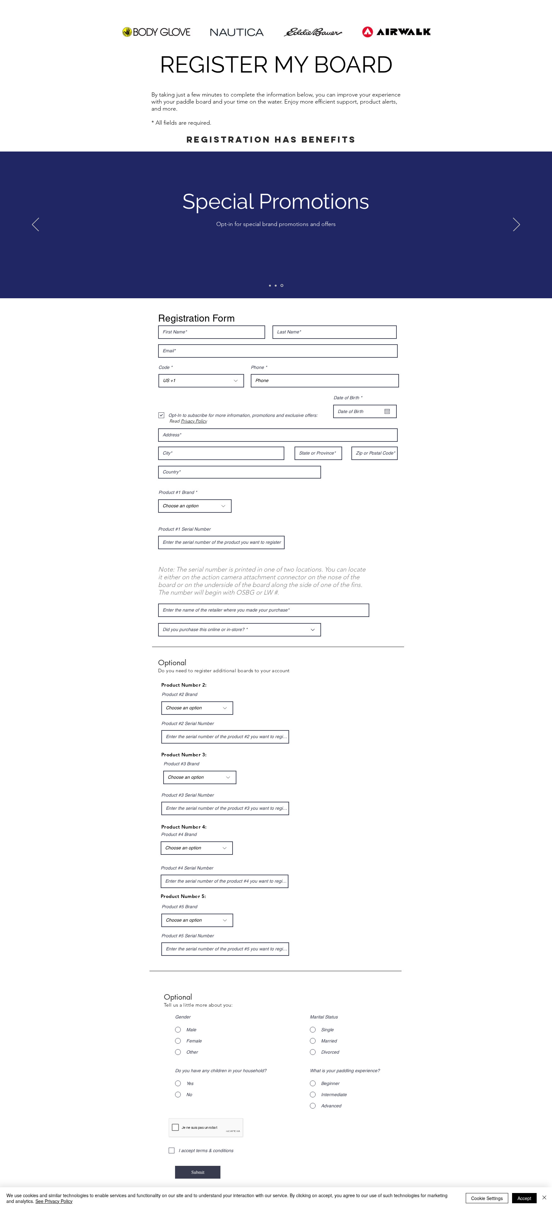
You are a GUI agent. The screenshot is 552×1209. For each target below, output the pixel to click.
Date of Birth (349, 397)
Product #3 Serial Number (187, 795)
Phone (257, 367)
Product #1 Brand (176, 492)
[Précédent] (35, 225)
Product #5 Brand (179, 906)
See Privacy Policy (54, 1201)
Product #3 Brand (181, 763)
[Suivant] (516, 225)
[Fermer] (544, 1198)
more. (170, 108)
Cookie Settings (487, 1198)
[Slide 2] (276, 285)
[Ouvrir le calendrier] (387, 411)
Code (163, 367)
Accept (524, 1198)
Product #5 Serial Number (187, 935)
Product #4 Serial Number (187, 868)
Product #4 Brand (178, 834)
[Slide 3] (281, 285)
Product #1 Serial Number (184, 529)
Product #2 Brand (179, 694)
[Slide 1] (270, 285)
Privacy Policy (194, 421)
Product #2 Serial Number (187, 723)
